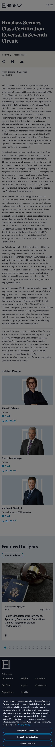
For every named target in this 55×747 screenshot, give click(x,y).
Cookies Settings (27, 743)
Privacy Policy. (23, 724)
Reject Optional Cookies (27, 737)
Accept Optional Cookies (27, 730)
